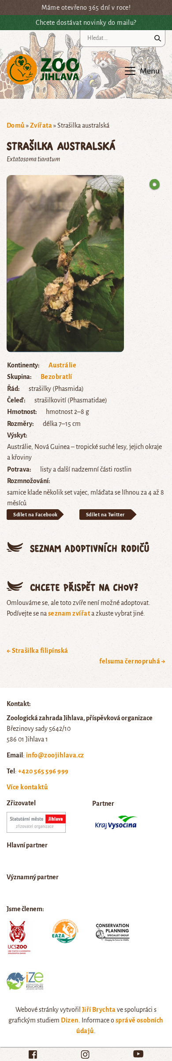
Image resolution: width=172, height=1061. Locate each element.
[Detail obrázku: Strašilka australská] (65, 263)
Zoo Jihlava (43, 69)
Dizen (69, 1020)
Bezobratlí (56, 376)
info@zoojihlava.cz (55, 755)
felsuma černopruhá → (132, 661)
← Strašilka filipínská (37, 650)
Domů (16, 125)
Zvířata (41, 125)
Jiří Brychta (99, 1009)
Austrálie (62, 365)
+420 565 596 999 (43, 771)
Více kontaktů (27, 787)
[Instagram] (85, 1054)
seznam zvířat (69, 613)
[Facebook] (33, 1054)
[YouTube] (138, 1053)
